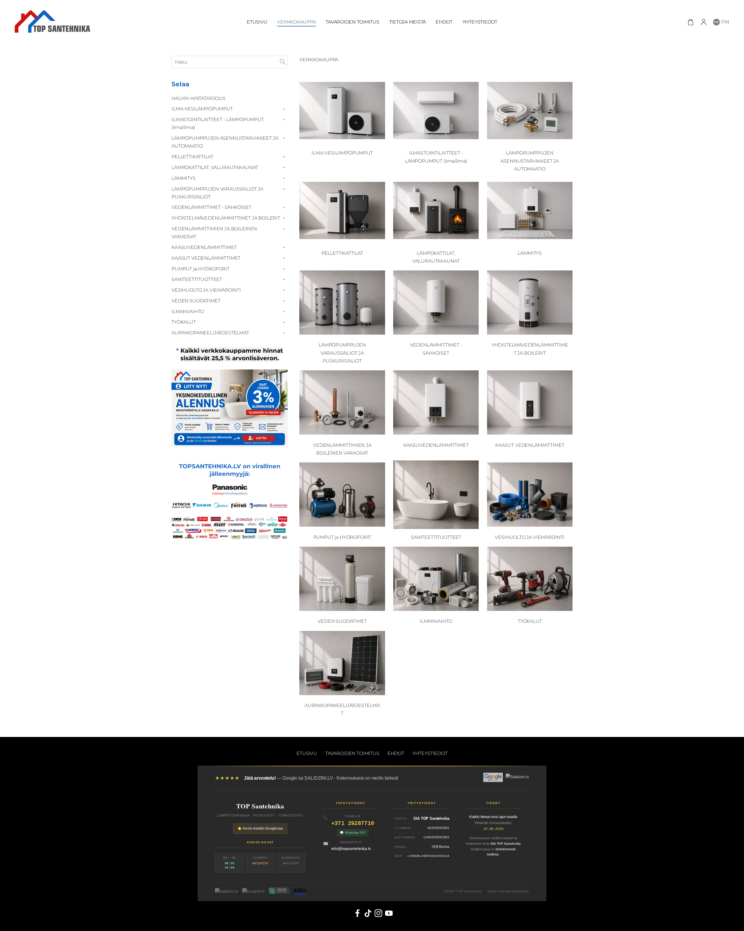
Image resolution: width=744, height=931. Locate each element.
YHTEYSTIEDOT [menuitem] (479, 22)
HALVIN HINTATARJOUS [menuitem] (198, 98)
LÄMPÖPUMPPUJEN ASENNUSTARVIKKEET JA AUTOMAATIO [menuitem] (224, 142)
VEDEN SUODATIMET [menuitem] (195, 301)
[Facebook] (356, 912)
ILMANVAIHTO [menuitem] (187, 311)
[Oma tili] (703, 21)
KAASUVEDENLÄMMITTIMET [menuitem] (204, 247)
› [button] (284, 109)
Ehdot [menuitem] (444, 22)
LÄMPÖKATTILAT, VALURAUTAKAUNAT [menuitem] (214, 167)
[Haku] (282, 62)
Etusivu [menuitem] (257, 22)
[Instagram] (377, 912)
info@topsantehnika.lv (351, 848)
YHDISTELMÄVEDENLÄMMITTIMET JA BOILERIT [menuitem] (225, 218)
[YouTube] (387, 912)
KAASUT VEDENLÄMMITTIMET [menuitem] (205, 258)
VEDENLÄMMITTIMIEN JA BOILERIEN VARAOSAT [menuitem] (214, 232)
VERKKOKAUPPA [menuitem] (296, 22)
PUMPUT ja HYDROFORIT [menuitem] (200, 269)
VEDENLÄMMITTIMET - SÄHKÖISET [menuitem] (211, 207)
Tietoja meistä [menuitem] (407, 22)
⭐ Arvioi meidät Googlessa (260, 828)
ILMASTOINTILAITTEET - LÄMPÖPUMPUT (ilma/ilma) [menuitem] (217, 123)
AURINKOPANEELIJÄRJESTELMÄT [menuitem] (210, 333)
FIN (724, 22)
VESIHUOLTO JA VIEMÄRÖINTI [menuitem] (206, 290)
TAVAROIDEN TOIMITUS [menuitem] (352, 22)
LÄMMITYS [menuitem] (183, 178)
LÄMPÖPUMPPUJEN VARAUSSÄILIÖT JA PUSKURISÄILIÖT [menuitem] (217, 193)
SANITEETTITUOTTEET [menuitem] (196, 279)
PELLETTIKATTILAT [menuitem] (192, 156)
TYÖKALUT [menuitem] (183, 322)
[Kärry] (690, 21)
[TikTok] (366, 912)
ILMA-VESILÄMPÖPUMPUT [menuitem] (202, 109)
